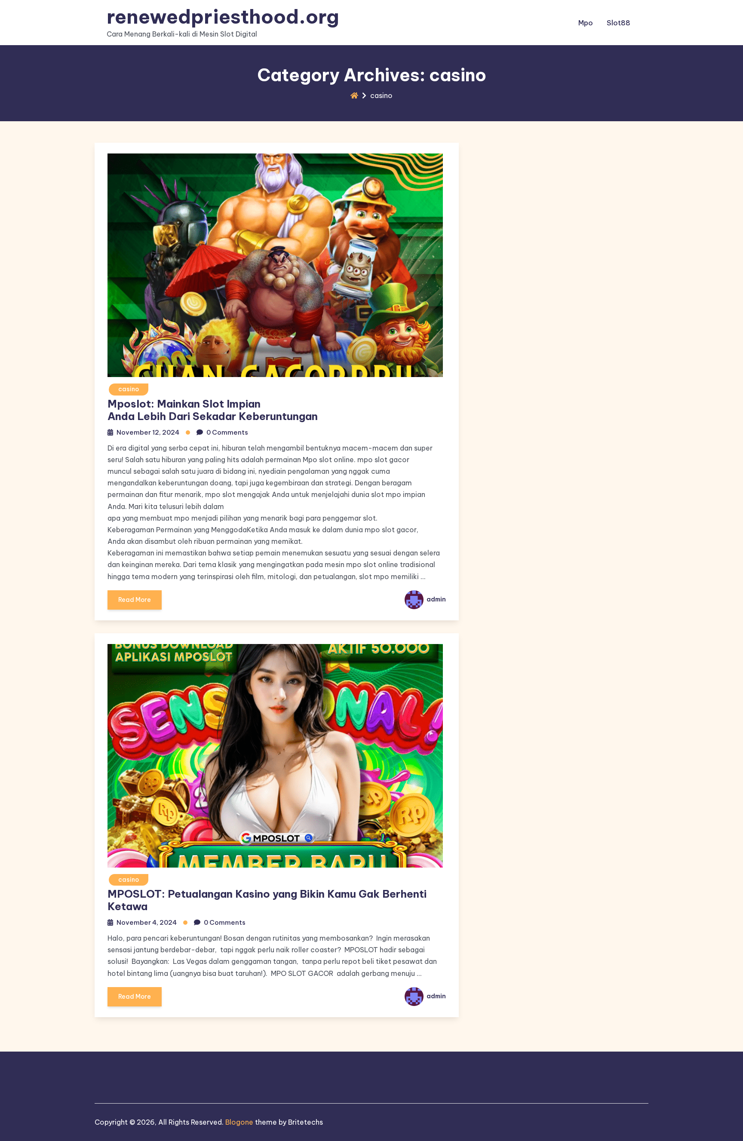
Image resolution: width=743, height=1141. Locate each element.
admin (435, 599)
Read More (134, 600)
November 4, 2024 (147, 922)
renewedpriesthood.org (223, 16)
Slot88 (618, 22)
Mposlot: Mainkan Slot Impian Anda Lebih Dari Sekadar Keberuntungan (212, 410)
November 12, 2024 (148, 432)
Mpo (585, 22)
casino (128, 389)
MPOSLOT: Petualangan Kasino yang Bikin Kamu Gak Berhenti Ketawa (267, 900)
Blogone (239, 1122)
